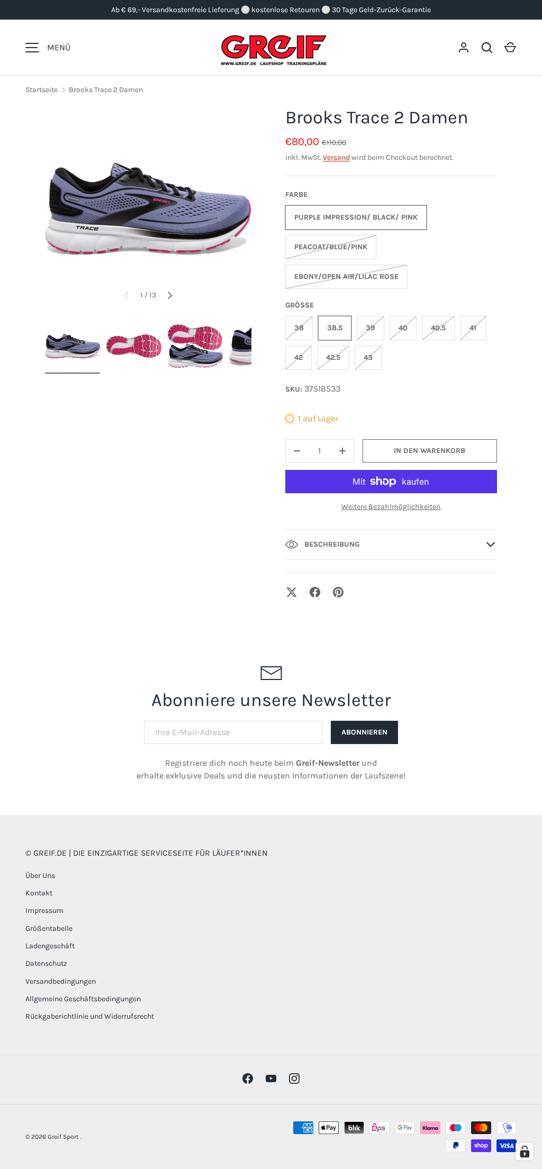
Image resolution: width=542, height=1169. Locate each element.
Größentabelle (49, 928)
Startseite (41, 89)
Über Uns (40, 875)
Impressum (44, 910)
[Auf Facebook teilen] (315, 592)
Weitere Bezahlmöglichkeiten (391, 506)
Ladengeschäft (50, 945)
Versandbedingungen (60, 981)
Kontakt (38, 893)
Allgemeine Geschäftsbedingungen (83, 998)
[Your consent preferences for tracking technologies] (525, 1152)
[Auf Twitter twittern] (291, 592)
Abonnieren (364, 732)
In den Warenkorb (429, 450)
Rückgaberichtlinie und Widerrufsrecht (89, 1016)
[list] (148, 209)
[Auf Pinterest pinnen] (338, 592)
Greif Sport (64, 1136)
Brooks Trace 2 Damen (106, 89)
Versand (336, 157)
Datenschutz (46, 963)
